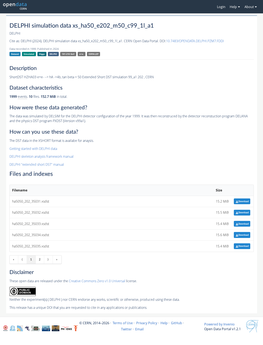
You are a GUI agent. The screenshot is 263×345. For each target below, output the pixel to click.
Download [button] (243, 201)
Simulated (29, 53)
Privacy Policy (146, 323)
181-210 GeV (68, 53)
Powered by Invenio (219, 324)
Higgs (42, 53)
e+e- (81, 53)
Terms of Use (123, 323)
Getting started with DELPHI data (33, 148)
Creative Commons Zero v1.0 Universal (97, 281)
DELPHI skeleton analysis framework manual (41, 156)
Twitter (126, 329)
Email (139, 329)
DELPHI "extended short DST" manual (36, 164)
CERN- (93, 53)
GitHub (176, 323)
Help (164, 323)
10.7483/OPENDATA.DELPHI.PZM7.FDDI (195, 41)
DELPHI (53, 53)
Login (221, 7)
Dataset (15, 53)
